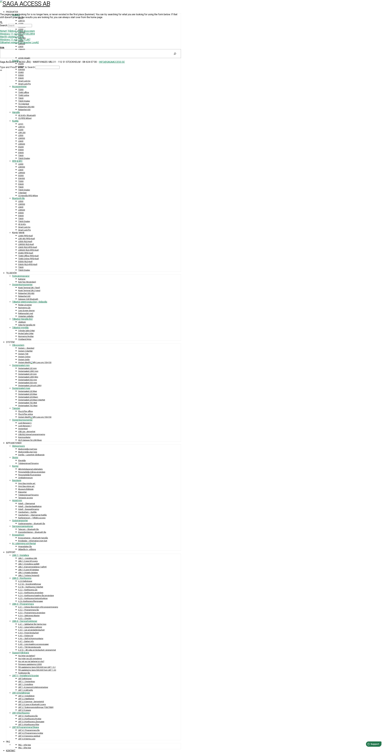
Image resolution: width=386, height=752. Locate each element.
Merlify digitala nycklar (12, 36)
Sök (2, 47)
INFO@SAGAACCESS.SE (112, 61)
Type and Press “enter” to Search (17, 67)
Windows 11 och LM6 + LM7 (15, 39)
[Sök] (174, 53)
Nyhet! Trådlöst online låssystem (17, 31)
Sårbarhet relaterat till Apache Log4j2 (19, 42)
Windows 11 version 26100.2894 (17, 33)
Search (3, 25)
